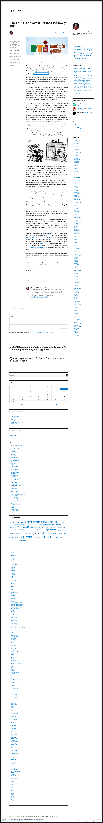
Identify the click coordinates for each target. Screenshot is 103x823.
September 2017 (77, 152)
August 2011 (76, 257)
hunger (12, 666)
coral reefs (13, 611)
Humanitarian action (15, 661)
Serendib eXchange (15, 495)
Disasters (13, 622)
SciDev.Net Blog (14, 493)
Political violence (14, 729)
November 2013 (77, 217)
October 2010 (76, 272)
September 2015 (77, 184)
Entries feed (76, 127)
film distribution (14, 636)
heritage (12, 656)
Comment (63, 327)
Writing (12, 797)
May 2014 (76, 208)
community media (15, 608)
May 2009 (76, 297)
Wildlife (12, 794)
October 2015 (76, 183)
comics (12, 601)
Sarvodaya (43, 243)
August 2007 (76, 328)
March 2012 (76, 247)
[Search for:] (37, 375)
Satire (12, 747)
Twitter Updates (15, 431)
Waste (12, 789)
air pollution (13, 555)
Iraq (11, 676)
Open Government (15, 718)
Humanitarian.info (15, 472)
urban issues (13, 781)
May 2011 (76, 261)
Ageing (12, 552)
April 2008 (76, 316)
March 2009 (76, 300)
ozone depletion (14, 721)
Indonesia (13, 670)
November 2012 (77, 235)
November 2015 (77, 182)
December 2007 (77, 322)
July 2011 (75, 258)
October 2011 (76, 254)
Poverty (12, 731)
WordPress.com (77, 130)
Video (12, 784)
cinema (12, 591)
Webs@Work (13, 506)
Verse (12, 783)
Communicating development (40, 521)
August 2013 (76, 221)
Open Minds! (15, 10)
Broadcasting (18, 522)
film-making (19, 530)
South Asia (13, 760)
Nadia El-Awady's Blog (16, 485)
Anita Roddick (14, 559)
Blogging (13, 574)
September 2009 (77, 291)
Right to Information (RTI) (42, 71)
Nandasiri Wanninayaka (16, 487)
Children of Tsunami (15, 453)
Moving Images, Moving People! (18, 484)
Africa (12, 551)
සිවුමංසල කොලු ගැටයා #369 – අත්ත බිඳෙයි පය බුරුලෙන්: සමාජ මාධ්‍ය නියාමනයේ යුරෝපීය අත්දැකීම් (83, 92)
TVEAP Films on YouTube (16, 504)
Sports (12, 765)
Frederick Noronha (15, 466)
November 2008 (77, 306)
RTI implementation (16, 58)
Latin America (14, 681)
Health (12, 654)
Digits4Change (14, 457)
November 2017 (77, 150)
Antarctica (13, 561)
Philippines (13, 725)
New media (28, 533)
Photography (13, 726)
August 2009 (76, 292)
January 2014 (76, 214)
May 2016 (76, 173)
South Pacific (13, 762)
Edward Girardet (14, 461)
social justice (13, 758)
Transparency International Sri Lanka (36, 247)
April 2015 (76, 192)
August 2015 (76, 186)
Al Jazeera (13, 557)
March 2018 (76, 149)
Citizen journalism (15, 592)
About (12, 414)
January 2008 (77, 320)
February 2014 (77, 213)
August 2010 (76, 275)
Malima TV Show (14, 688)
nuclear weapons (14, 713)
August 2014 (76, 204)
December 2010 (77, 269)
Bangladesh (13, 570)
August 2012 (76, 239)
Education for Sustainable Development (25, 527)
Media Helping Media (15, 479)
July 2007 (76, 329)
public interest (41, 533)
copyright (13, 610)
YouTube (13, 800)
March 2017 (76, 158)
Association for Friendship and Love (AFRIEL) (39, 237)
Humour (12, 664)
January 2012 (76, 249)
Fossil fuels (13, 645)
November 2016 (77, 164)
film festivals (13, 638)
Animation (13, 558)
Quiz (12, 735)
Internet (44, 530)
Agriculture (13, 554)
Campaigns (13, 585)
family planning (14, 635)
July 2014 (76, 205)
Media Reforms (14, 697)
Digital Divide (14, 617)
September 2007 (77, 326)
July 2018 (76, 143)
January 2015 (76, 196)
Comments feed (77, 129)
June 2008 (76, 313)
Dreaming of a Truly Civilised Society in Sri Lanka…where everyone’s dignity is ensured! (83, 73)
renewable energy (14, 740)
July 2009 (76, 294)
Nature (12, 706)
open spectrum (14, 719)
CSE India (13, 454)
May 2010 (76, 279)
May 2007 (76, 332)
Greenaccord (13, 467)
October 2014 (76, 201)
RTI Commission (59, 125)
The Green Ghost (14, 500)
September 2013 (77, 220)
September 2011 (77, 255)
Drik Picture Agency (15, 460)
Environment (45, 527)
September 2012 (77, 238)
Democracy (12, 39)
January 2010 (76, 285)
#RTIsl (10, 49)
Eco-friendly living (54, 525)
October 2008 (77, 307)
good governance (29, 530)
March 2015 (76, 193)
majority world (60, 530)
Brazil (12, 579)
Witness (12, 507)
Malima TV (13, 420)
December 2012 (77, 233)
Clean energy (13, 598)
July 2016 (76, 170)
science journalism (15, 753)
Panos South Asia (14, 490)
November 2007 (77, 323)
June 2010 (76, 278)
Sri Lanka (11, 47)
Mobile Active (14, 482)
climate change (14, 599)
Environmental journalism (56, 527)
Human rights (14, 660)
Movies (12, 700)
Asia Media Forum (15, 448)
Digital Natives (14, 620)
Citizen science (14, 595)
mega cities (13, 698)
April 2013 (76, 227)
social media (13, 759)
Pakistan (12, 722)
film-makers (13, 639)
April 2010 (76, 281)
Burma (12, 582)
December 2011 (77, 251)
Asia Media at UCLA (15, 447)
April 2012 (76, 245)
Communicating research (21, 525)
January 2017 (76, 161)
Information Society (15, 672)
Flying (12, 642)
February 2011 (77, 266)
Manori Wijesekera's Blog (16, 478)
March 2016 (76, 176)
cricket (12, 614)
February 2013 (77, 230)
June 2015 (76, 189)
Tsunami (13, 777)
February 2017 (77, 159)
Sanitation (13, 746)
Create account (77, 124)
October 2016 (77, 165)
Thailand (13, 774)
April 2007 (76, 334)
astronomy (13, 567)
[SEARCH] (67, 375)
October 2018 (76, 140)
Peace (12, 724)
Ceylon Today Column (15, 417)
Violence (12, 786)
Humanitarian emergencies (17, 663)
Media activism (20, 533)
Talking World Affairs (15, 498)
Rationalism (13, 737)
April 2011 (76, 263)
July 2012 (76, 241)
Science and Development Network (18, 494)
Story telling (35, 537)
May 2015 (76, 190)
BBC (11, 571)
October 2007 (77, 325)
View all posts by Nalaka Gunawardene (39, 297)
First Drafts (13, 464)
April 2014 (76, 210)
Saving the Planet (14, 491)
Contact (12, 419)
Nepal (12, 707)
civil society (13, 596)
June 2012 (76, 242)
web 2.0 (12, 792)
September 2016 (77, 167)
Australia (13, 568)
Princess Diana (14, 732)
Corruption (13, 613)
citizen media (14, 593)
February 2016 (77, 177)
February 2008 (77, 319)
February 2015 (77, 195)
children (12, 588)
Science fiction (14, 750)
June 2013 (76, 224)
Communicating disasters (16, 605)
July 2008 (76, 312)
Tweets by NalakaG (13, 435)
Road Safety (13, 743)
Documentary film (42, 525)
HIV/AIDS (13, 658)
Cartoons (13, 586)
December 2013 (77, 216)
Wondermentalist (14, 509)
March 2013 (76, 229)
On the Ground (14, 488)
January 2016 (76, 179)
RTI (16, 55)
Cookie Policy (30, 820)
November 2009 (77, 288)
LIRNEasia (13, 476)
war (11, 787)
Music (12, 701)
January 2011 (76, 267)
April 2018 (76, 148)
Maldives (13, 687)
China (12, 589)
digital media (33, 524)
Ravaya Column (14, 423)
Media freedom (14, 695)
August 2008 (76, 310)
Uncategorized (22, 540)
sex (11, 756)
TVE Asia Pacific (14, 503)
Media (12, 533)
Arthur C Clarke (14, 564)
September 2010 (77, 273)
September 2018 (77, 142)
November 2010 (77, 270)
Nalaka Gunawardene (14, 35)
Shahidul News (14, 497)
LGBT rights (13, 682)
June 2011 (76, 260)
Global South (13, 648)
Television (14, 540)
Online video (13, 716)
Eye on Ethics (14, 463)
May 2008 (76, 315)
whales (12, 793)
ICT (36, 530)
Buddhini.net (13, 450)
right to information (15, 741)
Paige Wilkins (80, 104)
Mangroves (13, 690)
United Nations (14, 780)
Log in (75, 126)
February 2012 (77, 248)
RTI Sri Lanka (18, 45)
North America (14, 712)
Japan (12, 678)
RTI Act (18, 55)
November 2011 (77, 252)
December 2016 (77, 162)
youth (15, 47)
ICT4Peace (13, 473)
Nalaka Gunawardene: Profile (17, 422)
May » (56, 404)
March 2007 (76, 335)
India (39, 530)
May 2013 (76, 226)
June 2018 (76, 145)
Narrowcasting (14, 704)
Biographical (13, 573)
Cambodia (13, 583)
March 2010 (76, 282)
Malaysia (13, 685)
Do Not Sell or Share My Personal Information (48, 816)
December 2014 (77, 198)
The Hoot (13, 501)
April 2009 (76, 298)
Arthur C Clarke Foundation (17, 445)
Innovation (13, 673)
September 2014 (77, 202)
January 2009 (77, 303)
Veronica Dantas (80, 108)
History (12, 657)
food (12, 644)
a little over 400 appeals (37, 127)
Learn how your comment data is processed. (43, 332)
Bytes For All (13, 451)
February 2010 (77, 283)
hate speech (13, 653)
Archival (12, 562)
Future (12, 647)
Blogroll (12, 576)
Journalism (15, 42)
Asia (11, 522)
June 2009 (76, 295)
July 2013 (76, 223)
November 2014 (77, 199)
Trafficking (13, 775)
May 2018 (76, 146)
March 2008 (76, 317)
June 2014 (76, 207)
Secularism (13, 755)
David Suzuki (13, 456)
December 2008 (77, 304)
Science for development (16, 752)
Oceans (12, 715)
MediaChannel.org (15, 481)
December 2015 (77, 180)
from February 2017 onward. (41, 73)
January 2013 (76, 232)
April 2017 (76, 156)
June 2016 (76, 171)
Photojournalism (14, 728)
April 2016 (76, 174)
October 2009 (77, 289)
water (12, 790)
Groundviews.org (14, 469)
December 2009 (77, 286)
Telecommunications (15, 771)
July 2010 (76, 276)
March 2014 (76, 211)
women (12, 796)
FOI (14, 52)
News (12, 710)
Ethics (12, 632)
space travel (13, 763)
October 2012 (76, 236)
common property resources (17, 602)
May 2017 (76, 155)
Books (12, 577)
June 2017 (76, 153)
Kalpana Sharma (14, 475)
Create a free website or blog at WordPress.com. (26, 816)
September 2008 (77, 309)
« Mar (21, 404)
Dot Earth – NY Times (15, 459)
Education (13, 626)
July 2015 (76, 187)
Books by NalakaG (15, 416)
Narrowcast (13, 703)
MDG (12, 691)
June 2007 (76, 331)
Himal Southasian (15, 470)
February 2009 (77, 301)
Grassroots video (14, 651)
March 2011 (76, 264)
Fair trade (13, 633)
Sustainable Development (50, 537)
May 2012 (76, 244)
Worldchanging (14, 510)
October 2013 (76, 218)
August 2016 (76, 168)
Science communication (16, 749)
